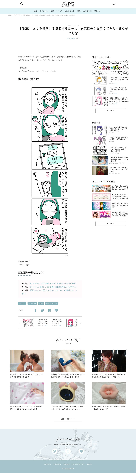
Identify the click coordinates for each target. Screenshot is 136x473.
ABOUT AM (47, 464)
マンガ (59, 11)
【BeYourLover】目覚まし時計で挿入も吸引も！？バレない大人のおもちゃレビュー (67, 408)
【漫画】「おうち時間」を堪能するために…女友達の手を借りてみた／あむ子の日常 (55, 15)
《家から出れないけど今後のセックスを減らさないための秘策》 (52, 283)
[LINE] (56, 310)
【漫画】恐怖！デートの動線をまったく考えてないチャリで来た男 (119, 79)
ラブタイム (44, 11)
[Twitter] (42, 310)
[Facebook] (35, 310)
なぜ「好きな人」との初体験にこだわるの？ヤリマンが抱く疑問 (118, 169)
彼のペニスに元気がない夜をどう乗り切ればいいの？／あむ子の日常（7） (118, 128)
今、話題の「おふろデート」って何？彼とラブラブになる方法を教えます (26, 376)
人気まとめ (87, 11)
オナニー (22, 303)
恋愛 (35, 11)
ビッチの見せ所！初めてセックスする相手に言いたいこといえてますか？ (119, 159)
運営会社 (89, 464)
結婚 (52, 11)
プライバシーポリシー (78, 464)
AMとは (97, 11)
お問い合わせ (57, 464)
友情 (41, 303)
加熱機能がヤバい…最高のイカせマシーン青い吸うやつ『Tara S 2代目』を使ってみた (67, 376)
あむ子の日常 (71, 38)
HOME (9, 15)
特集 (79, 11)
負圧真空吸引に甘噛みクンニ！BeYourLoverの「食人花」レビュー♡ (108, 408)
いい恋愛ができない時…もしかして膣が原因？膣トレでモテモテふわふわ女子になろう (26, 408)
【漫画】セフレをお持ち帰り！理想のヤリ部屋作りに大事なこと (118, 89)
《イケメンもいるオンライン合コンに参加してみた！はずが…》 (52, 287)
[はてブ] (49, 310)
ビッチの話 (32, 303)
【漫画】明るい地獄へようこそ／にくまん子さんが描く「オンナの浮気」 (118, 149)
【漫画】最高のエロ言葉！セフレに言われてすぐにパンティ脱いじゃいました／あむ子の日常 (119, 99)
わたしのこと (69, 11)
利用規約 (66, 464)
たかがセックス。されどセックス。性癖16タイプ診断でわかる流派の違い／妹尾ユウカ (108, 376)
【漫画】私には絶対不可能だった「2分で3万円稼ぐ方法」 (119, 138)
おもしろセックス (27, 15)
